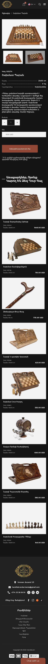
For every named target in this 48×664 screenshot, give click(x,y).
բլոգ (24, 637)
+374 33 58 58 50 (18, 592)
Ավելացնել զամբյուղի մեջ (19, 149)
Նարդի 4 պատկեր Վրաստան (15, 357)
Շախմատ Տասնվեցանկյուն (15, 267)
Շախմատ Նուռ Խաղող (12, 402)
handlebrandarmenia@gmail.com (26, 587)
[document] (24, 332)
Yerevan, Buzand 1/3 (26, 582)
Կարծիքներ (24, 634)
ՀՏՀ (24, 631)
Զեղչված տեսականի (24, 619)
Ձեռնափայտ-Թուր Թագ (13, 312)
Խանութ (24, 616)
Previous (8, 57)
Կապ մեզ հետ (24, 625)
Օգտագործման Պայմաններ (24, 628)
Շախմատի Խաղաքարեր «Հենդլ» (17, 537)
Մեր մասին (24, 622)
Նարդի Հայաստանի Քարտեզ (15, 492)
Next (40, 57)
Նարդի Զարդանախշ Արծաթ (15, 222)
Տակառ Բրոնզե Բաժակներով (16, 447)
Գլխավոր (6, 13)
